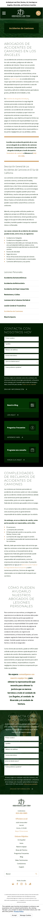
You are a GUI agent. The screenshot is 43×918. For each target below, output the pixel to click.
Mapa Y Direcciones (21, 831)
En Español (21, 840)
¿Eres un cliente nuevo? (12, 761)
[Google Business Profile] (13, 884)
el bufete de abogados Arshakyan (17, 99)
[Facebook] (17, 884)
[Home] (21, 13)
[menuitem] (21, 278)
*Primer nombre (10, 338)
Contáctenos (21, 864)
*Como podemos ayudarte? (13, 367)
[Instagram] (21, 884)
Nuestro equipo (21, 847)
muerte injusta (15, 79)
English (21, 867)
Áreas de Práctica (21, 850)
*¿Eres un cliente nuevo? (12, 361)
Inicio (21, 843)
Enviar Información (14, 389)
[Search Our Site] (36, 874)
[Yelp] (26, 884)
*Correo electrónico (11, 355)
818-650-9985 (21, 813)
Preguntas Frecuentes (21, 853)
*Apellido (7, 344)
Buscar (8, 874)
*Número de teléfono (11, 350)
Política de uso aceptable (29, 384)
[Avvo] (30, 884)
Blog (21, 857)
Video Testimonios (21, 860)
